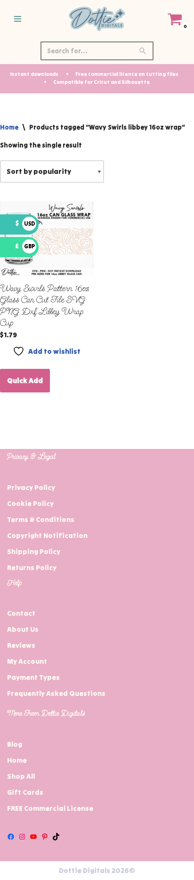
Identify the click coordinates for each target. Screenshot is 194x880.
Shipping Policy (33, 551)
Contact (21, 613)
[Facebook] (11, 836)
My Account (27, 661)
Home (9, 127)
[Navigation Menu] (17, 18)
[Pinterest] (44, 836)
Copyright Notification (47, 535)
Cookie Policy (30, 503)
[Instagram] (22, 836)
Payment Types (33, 677)
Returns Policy (32, 567)
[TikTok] (56, 836)
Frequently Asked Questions (56, 693)
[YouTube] (33, 836)
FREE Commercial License (50, 808)
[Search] (143, 50)
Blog (14, 744)
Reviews (21, 645)
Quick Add (25, 380)
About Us (23, 629)
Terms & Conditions (40, 519)
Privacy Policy (31, 487)
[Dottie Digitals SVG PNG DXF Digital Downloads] (97, 19)
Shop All (21, 776)
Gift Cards (25, 792)
